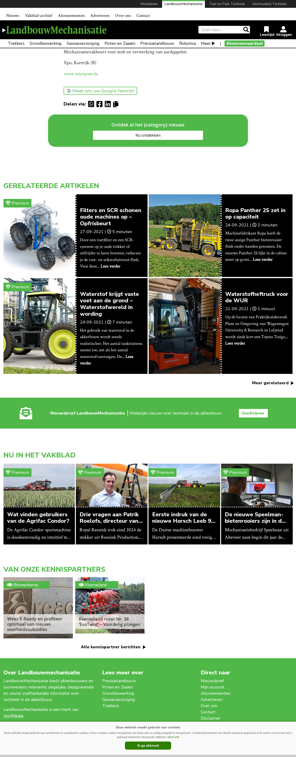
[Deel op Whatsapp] (92, 104)
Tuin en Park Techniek (227, 3)
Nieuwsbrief (212, 681)
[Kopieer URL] (117, 104)
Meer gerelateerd (271, 383)
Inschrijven (253, 413)
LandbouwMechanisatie (183, 3)
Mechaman (148, 3)
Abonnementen (71, 15)
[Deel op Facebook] (100, 104)
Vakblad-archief (38, 15)
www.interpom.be (81, 74)
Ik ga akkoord (148, 745)
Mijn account (213, 687)
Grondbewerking (46, 43)
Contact (143, 15)
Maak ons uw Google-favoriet (103, 91)
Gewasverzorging (83, 43)
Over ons (123, 15)
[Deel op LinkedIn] (109, 104)
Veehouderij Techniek (269, 3)
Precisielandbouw (157, 43)
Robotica (187, 43)
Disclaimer (210, 718)
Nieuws (12, 15)
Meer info (173, 737)
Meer (206, 43)
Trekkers (16, 43)
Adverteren (100, 15)
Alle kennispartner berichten (111, 647)
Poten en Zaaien (120, 43)
